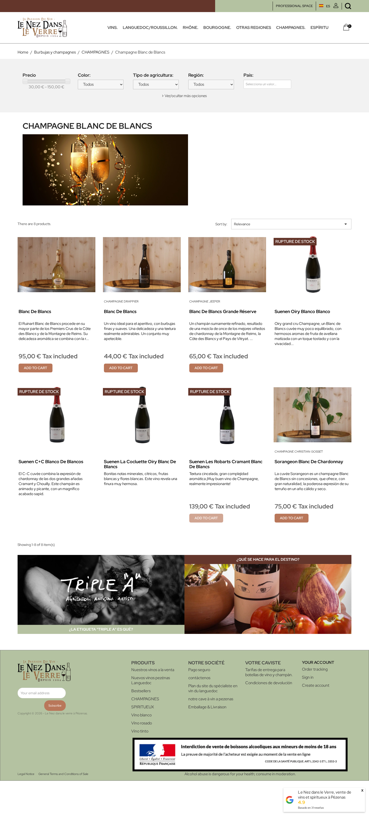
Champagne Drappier (121, 301)
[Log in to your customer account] (336, 7)
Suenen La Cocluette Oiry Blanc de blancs (140, 464)
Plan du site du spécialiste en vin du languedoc (212, 688)
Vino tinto (139, 731)
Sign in (308, 677)
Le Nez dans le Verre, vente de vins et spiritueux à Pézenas (324, 795)
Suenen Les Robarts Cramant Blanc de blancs (225, 464)
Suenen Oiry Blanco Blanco (302, 311)
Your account (318, 662)
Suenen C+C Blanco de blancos (51, 461)
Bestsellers (141, 690)
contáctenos (199, 677)
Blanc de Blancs (35, 311)
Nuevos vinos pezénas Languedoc (150, 680)
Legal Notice (26, 774)
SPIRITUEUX (142, 707)
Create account (315, 685)
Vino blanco (141, 715)
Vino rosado (141, 723)
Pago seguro (199, 669)
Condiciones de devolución (268, 682)
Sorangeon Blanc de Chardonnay (309, 461)
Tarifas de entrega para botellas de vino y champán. (269, 672)
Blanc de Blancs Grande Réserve (222, 311)
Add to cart (35, 368)
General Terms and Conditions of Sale (63, 774)
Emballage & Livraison (207, 707)
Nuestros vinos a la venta (152, 669)
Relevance (291, 224)
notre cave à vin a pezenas (210, 699)
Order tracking (315, 669)
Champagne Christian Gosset (299, 452)
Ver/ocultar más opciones (186, 95)
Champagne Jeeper (204, 301)
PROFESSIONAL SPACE (294, 6)
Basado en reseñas (311, 807)
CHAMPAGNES (145, 699)
